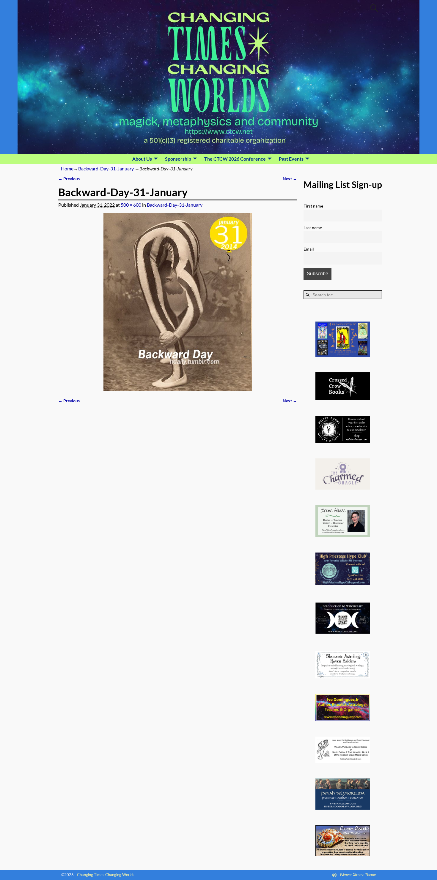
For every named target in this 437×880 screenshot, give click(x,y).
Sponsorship (178, 159)
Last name (313, 227)
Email (309, 248)
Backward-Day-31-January (106, 168)
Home (67, 168)
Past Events (291, 159)
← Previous (69, 178)
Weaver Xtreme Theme (358, 874)
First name (313, 205)
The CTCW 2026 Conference (235, 159)
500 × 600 (131, 205)
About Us (142, 159)
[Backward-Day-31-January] (177, 302)
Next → (290, 178)
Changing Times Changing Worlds (105, 874)
